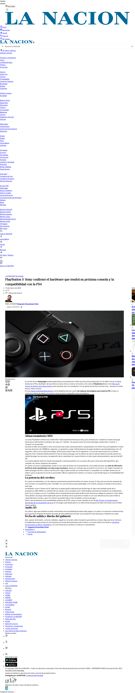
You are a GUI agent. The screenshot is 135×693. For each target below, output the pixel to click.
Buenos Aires (5, 100)
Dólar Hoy (4, 74)
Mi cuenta (6, 39)
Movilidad (3, 84)
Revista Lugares (6, 214)
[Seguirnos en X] (6, 642)
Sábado (3, 200)
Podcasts (3, 164)
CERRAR (2, 1)
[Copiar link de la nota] (6, 387)
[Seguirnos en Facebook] (6, 636)
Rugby (2, 138)
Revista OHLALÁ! (6, 209)
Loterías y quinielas (7, 162)
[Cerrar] (33, 42)
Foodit (4, 33)
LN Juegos (3, 150)
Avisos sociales (5, 193)
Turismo (3, 153)
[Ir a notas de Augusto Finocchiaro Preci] (64, 298)
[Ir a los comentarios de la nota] (9, 381)
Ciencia (2, 115)
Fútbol (2, 136)
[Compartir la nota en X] (9, 390)
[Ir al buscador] (7, 10)
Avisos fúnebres (6, 190)
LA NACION (9, 276)
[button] (67, 153)
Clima (2, 60)
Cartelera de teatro (7, 179)
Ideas (2, 202)
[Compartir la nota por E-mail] (11, 390)
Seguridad (4, 103)
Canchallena (4, 143)
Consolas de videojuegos (36, 532)
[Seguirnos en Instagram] (6, 648)
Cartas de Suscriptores (8, 129)
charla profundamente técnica (42, 391)
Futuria (2, 72)
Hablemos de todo (7, 117)
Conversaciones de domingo (10, 198)
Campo (2, 77)
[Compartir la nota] (6, 384)
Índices (2, 86)
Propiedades (4, 79)
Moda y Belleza (5, 167)
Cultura (3, 107)
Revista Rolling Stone (8, 219)
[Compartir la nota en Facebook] (6, 390)
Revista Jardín (5, 221)
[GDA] (11, 683)
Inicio (4, 27)
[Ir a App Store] (11, 666)
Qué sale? (3, 174)
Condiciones (30, 675)
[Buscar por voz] (132, 46)
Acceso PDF (4, 186)
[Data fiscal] (6, 689)
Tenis (2, 141)
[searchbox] (67, 46)
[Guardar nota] (6, 381)
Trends (30, 534)
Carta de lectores (6, 195)
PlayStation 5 (30, 529)
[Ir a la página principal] (67, 24)
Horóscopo (4, 157)
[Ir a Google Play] (11, 661)
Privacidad (39, 675)
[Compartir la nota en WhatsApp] (9, 384)
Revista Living (5, 217)
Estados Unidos (6, 93)
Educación (4, 105)
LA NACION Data (6, 62)
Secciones (6, 30)
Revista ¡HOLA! (5, 212)
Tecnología (4, 155)
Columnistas (4, 126)
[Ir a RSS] (6, 654)
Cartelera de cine (6, 176)
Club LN (5, 36)
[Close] (6, 540)
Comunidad (4, 110)
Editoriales (4, 124)
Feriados (3, 160)
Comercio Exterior (7, 81)
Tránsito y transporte (8, 58)
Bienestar (3, 112)
